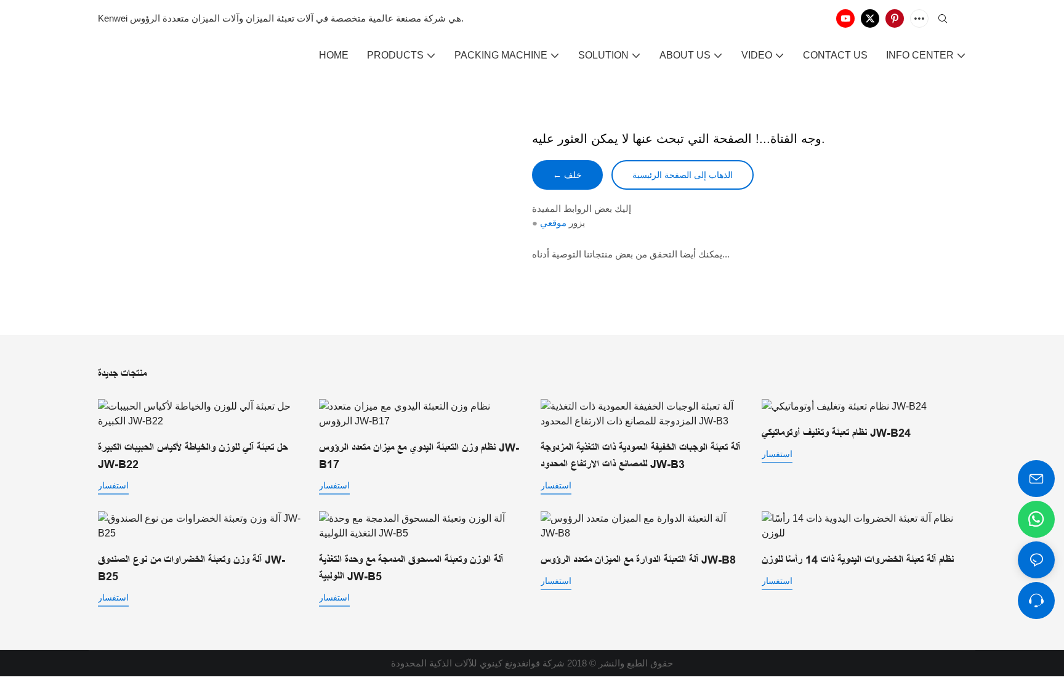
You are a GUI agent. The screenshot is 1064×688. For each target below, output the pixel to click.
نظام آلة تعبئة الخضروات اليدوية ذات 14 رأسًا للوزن (858, 560)
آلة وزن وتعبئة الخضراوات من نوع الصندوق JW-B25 (191, 568)
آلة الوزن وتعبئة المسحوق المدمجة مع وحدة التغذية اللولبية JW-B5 (411, 568)
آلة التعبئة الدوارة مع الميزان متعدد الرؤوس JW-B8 (638, 560)
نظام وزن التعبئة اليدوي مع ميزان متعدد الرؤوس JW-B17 (419, 456)
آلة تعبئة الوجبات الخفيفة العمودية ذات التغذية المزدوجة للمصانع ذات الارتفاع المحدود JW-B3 (640, 456)
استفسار (113, 485)
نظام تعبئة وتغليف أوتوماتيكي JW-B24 (836, 433)
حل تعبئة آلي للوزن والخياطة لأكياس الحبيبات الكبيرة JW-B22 (193, 456)
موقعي (553, 222)
